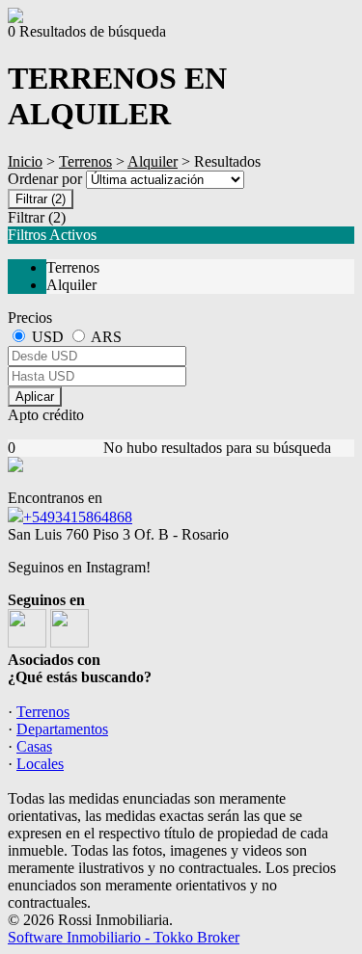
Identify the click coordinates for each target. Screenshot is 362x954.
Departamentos (62, 729)
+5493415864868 (77, 517)
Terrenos (85, 161)
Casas (34, 746)
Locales (40, 763)
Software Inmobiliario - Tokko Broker (123, 937)
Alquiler (152, 161)
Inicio (25, 161)
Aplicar (34, 396)
